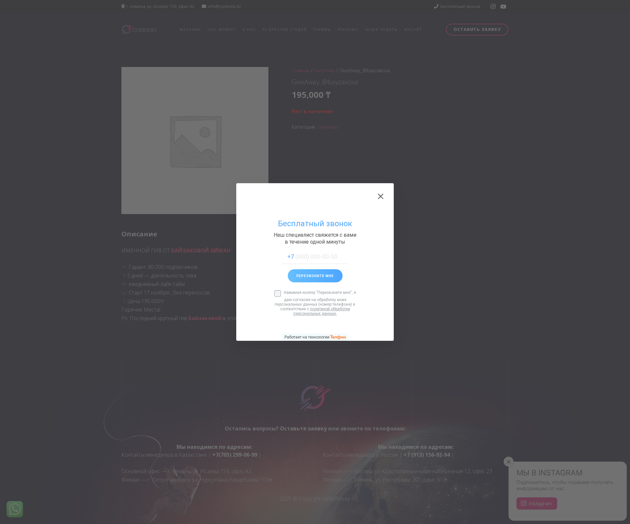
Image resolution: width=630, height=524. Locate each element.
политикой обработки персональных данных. (321, 311)
